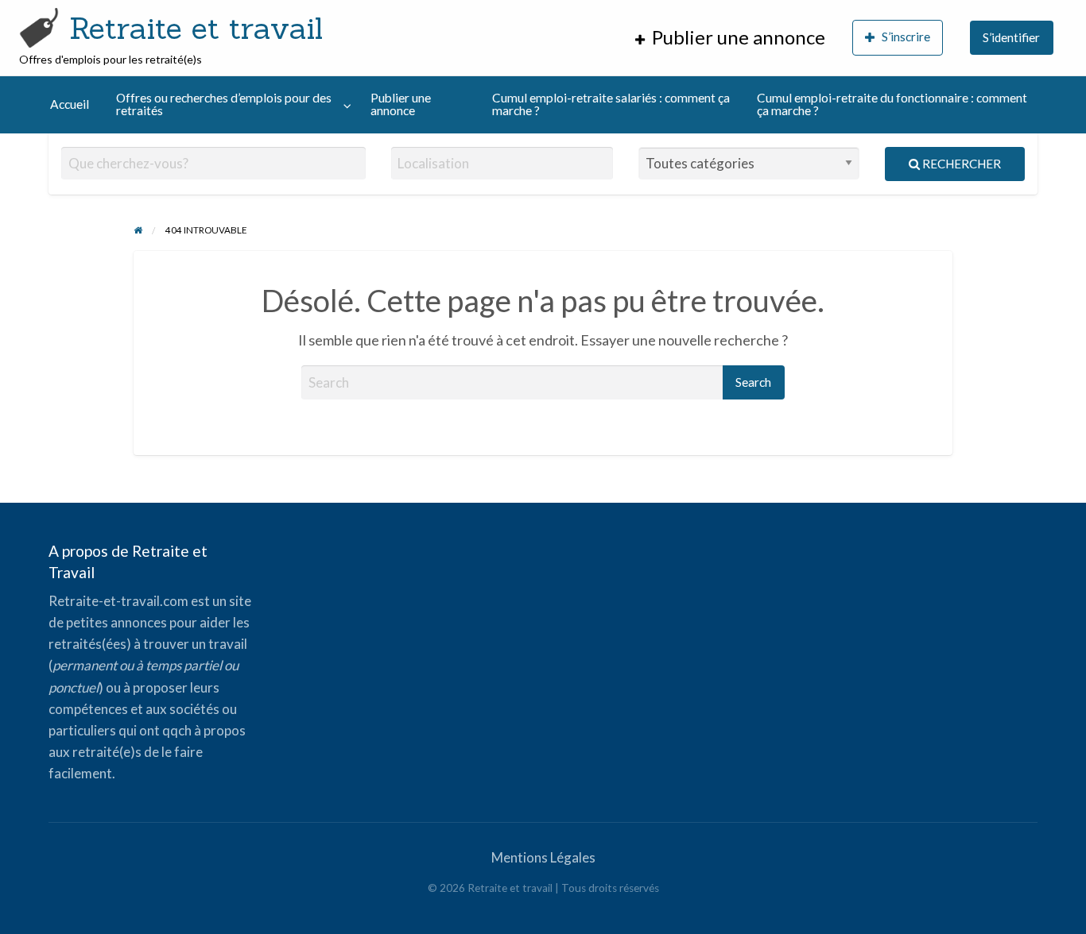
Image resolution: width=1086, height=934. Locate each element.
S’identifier (1011, 37)
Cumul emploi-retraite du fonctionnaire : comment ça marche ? (892, 104)
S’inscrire (906, 36)
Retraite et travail (196, 28)
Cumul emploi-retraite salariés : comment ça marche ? (611, 104)
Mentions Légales (543, 857)
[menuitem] (730, 37)
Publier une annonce (400, 104)
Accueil (69, 104)
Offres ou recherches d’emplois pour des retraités (224, 104)
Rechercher (960, 163)
